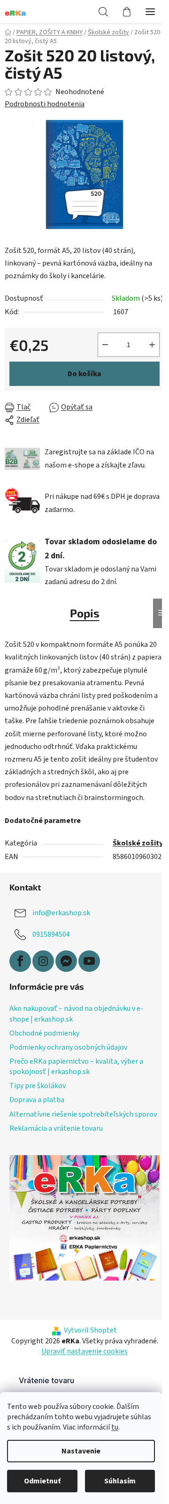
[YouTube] (89, 961)
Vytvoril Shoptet (90, 1330)
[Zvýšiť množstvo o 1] (152, 344)
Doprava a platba (36, 1100)
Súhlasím (120, 1481)
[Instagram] (43, 961)
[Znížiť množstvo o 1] (105, 344)
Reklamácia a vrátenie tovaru (56, 1128)
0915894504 (51, 934)
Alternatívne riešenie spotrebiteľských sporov (83, 1114)
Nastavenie (80, 1451)
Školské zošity (138, 843)
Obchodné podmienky (44, 1033)
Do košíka (84, 374)
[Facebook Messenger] (66, 961)
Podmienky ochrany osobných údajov (68, 1047)
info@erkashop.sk (61, 913)
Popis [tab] (85, 613)
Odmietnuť (42, 1481)
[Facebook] (20, 961)
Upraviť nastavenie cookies (84, 1351)
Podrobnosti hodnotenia (44, 104)
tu (114, 1427)
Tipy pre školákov (37, 1086)
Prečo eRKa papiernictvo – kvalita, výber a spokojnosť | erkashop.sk (76, 1066)
